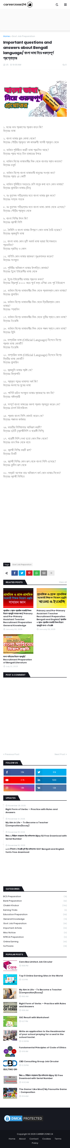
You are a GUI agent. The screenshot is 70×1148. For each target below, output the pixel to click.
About (22, 1138)
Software (35, 946)
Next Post (60, 754)
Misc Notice (35, 932)
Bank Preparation (35, 900)
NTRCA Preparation (35, 937)
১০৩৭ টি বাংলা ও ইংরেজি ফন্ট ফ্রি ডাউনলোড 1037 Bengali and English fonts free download (35, 850)
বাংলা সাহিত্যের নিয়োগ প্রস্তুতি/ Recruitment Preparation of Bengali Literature (17, 659)
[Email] (44, 573)
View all (63, 582)
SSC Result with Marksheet (34, 1017)
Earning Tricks (35, 910)
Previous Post (12, 754)
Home (6, 36)
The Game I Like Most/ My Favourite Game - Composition (43, 1091)
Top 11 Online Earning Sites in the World (41, 975)
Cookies (46, 1138)
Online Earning (35, 941)
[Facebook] (14, 573)
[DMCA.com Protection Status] (23, 1121)
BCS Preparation (35, 896)
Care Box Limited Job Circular (35, 961)
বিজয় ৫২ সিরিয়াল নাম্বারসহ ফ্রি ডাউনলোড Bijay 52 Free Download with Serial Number (36, 837)
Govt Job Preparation (23, 36)
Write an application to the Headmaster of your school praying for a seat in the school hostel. (42, 1034)
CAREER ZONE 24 (44, 1134)
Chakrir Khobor (35, 905)
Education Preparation (35, 914)
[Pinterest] (29, 573)
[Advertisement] (35, 522)
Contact (34, 1138)
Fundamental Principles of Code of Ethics (42, 1047)
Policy (35, 1143)
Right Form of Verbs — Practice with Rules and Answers (32, 811)
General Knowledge (35, 919)
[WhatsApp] (36, 573)
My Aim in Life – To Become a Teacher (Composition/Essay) (27, 824)
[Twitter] (22, 573)
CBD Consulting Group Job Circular (39, 1061)
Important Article (35, 928)
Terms (58, 1138)
